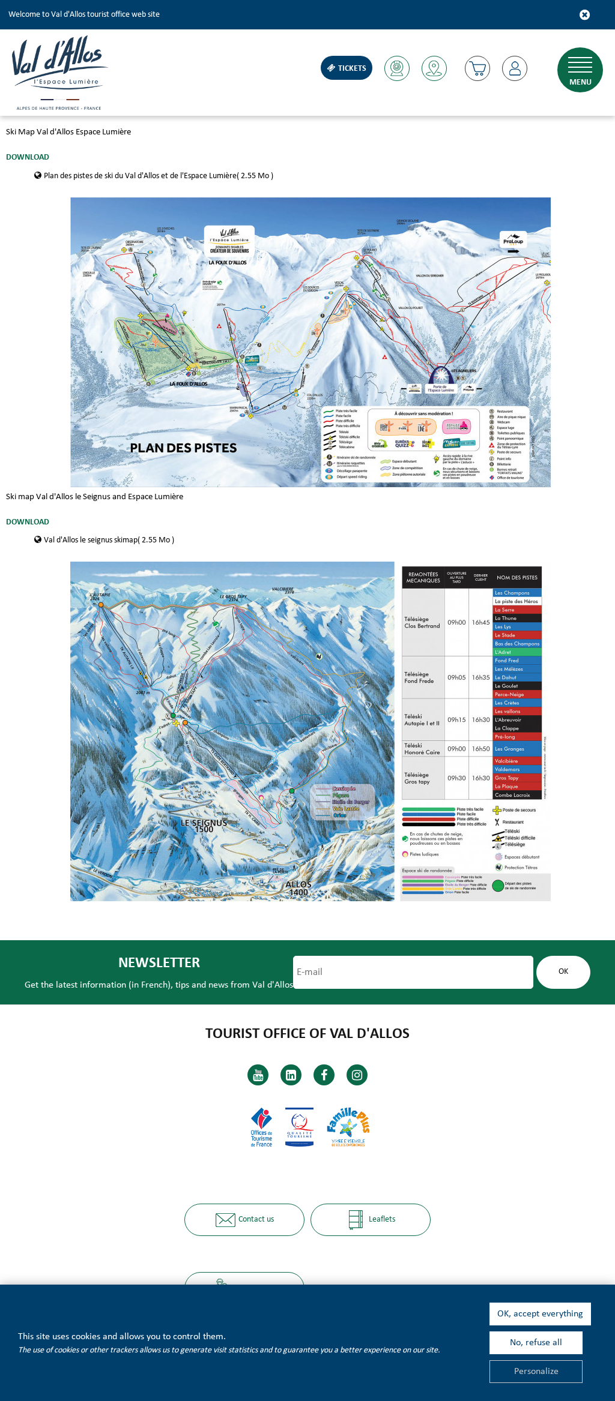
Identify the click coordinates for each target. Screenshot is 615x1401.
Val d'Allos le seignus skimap (109, 540)
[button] (477, 68)
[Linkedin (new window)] (290, 1074)
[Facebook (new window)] (324, 1074)
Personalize (536, 1371)
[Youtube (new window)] (257, 1074)
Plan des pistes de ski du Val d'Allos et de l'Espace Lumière (158, 176)
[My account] (514, 68)
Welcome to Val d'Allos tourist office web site (84, 14)
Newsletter (159, 963)
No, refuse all (536, 1343)
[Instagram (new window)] (357, 1074)
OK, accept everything (540, 1314)
